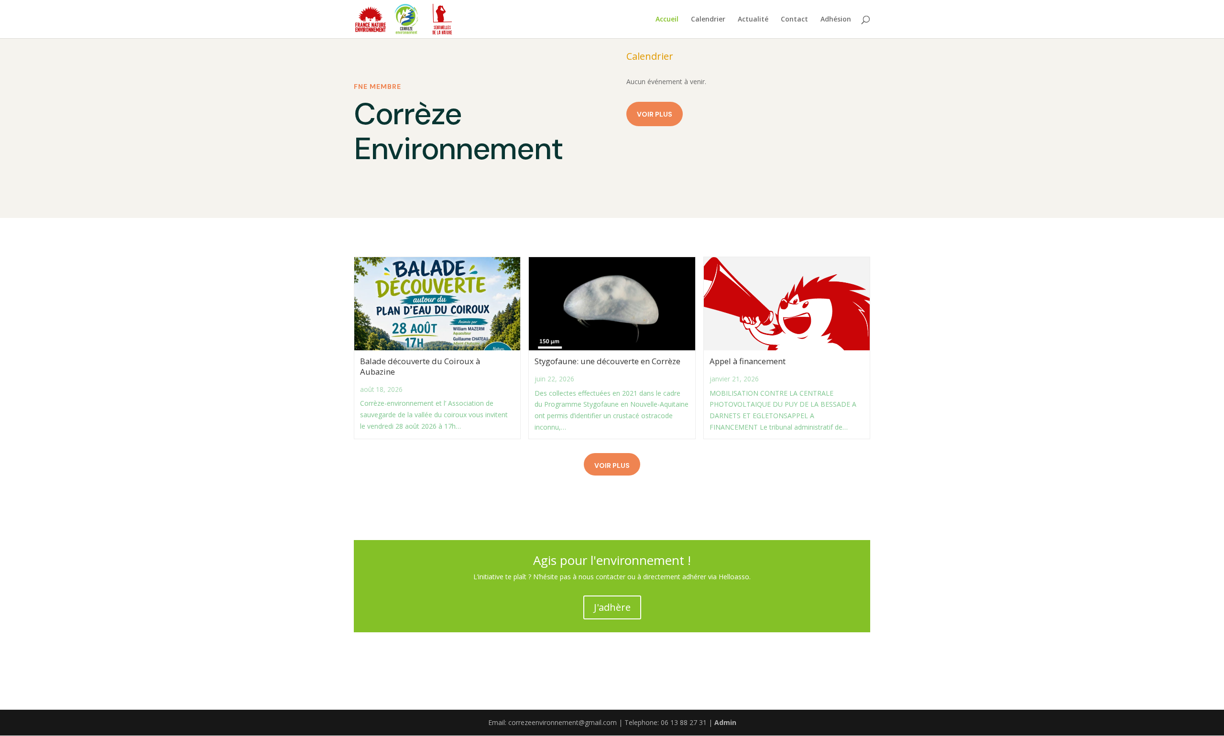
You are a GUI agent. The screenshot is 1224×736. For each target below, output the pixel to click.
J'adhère (612, 607)
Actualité (753, 19)
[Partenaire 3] (442, 19)
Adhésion (835, 19)
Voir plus (654, 114)
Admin (725, 722)
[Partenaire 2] (406, 19)
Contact (794, 19)
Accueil (667, 19)
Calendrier (708, 19)
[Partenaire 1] (370, 19)
